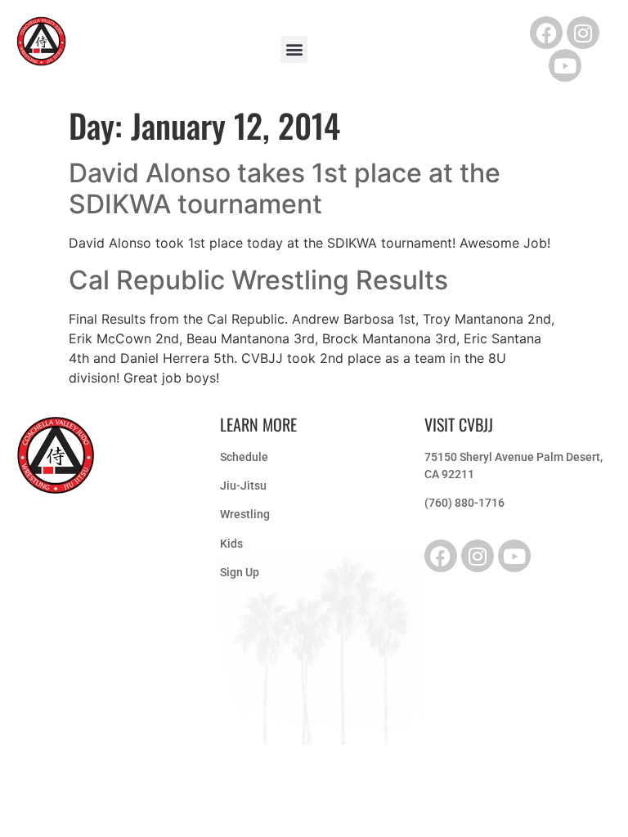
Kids (231, 543)
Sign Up (239, 572)
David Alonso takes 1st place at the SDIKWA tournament (284, 188)
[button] (293, 49)
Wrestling (245, 514)
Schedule (244, 456)
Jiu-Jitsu (243, 485)
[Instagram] (583, 32)
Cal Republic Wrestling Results (258, 280)
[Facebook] (546, 32)
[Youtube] (565, 65)
